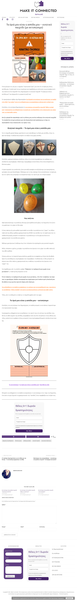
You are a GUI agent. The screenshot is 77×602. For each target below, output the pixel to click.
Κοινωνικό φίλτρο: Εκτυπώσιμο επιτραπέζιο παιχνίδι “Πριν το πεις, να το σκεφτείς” (66, 73)
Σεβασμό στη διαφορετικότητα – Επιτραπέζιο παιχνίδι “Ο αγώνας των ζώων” (66, 94)
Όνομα (4, 526)
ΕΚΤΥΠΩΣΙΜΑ (60, 17)
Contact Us (10, 576)
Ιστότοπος (42, 526)
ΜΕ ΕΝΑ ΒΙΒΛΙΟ (35, 17)
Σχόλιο (4, 504)
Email (22, 526)
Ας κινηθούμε (55, 553)
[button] (12, 147)
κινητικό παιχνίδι (36, 440)
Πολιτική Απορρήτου (63, 594)
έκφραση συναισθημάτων (8, 440)
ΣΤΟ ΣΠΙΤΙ (55, 570)
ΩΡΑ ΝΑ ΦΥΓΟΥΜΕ (23, 17)
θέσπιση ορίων (18, 440)
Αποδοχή (69, 598)
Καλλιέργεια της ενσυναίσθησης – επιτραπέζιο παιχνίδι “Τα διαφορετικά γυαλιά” (66, 114)
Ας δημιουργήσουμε (57, 549)
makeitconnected (17, 470)
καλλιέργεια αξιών (27, 440)
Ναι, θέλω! (29, 431)
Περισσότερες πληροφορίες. (58, 598)
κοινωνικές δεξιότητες (46, 440)
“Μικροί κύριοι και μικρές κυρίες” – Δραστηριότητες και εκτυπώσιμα (66, 104)
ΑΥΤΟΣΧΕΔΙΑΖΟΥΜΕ (48, 17)
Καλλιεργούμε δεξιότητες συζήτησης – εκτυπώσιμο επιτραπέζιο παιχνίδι (66, 84)
